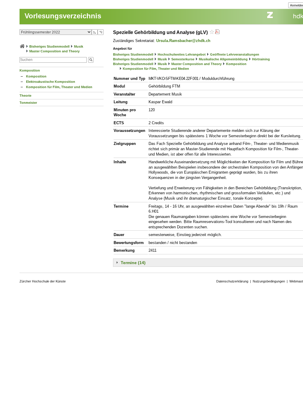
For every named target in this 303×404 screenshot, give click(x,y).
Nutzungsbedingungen (269, 281)
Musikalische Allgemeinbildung (223, 59)
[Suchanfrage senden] (91, 60)
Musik (78, 46)
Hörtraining (261, 59)
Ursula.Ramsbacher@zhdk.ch (183, 40)
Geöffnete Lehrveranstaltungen (234, 54)
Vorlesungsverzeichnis (63, 16)
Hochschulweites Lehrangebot (182, 54)
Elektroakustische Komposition (50, 81)
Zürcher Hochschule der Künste (43, 281)
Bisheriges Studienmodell (49, 46)
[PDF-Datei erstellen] (217, 32)
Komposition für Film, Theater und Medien (59, 87)
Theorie (25, 95)
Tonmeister (28, 102)
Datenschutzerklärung (232, 281)
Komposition (30, 70)
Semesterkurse (182, 59)
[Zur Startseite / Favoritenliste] (22, 46)
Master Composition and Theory (54, 51)
